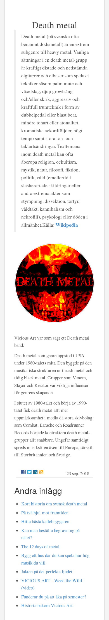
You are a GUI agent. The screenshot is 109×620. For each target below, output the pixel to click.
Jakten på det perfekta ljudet (46, 571)
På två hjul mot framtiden (44, 513)
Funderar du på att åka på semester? (53, 597)
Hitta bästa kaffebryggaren (45, 521)
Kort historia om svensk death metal (54, 504)
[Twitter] (29, 472)
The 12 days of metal (40, 547)
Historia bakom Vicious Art (47, 605)
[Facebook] (23, 472)
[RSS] (41, 472)
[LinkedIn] (35, 472)
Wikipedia (67, 224)
